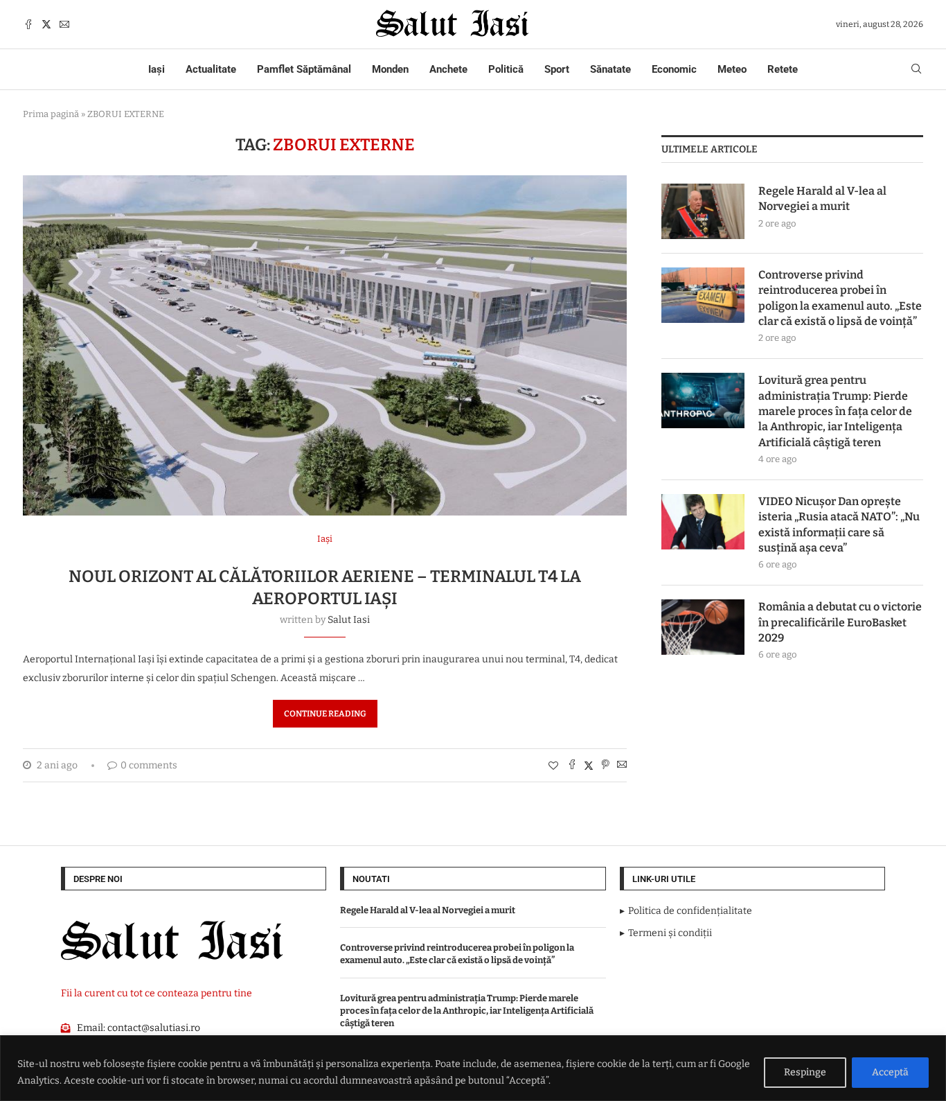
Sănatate (610, 69)
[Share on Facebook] (572, 765)
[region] (473, 1068)
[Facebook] (28, 24)
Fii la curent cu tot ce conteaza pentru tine (156, 993)
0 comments (149, 765)
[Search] (916, 70)
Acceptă (890, 1072)
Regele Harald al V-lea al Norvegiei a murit (822, 198)
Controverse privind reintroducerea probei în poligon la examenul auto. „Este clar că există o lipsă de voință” (840, 298)
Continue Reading (325, 714)
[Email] (64, 24)
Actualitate (211, 69)
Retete (782, 69)
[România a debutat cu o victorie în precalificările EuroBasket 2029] (702, 627)
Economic (674, 69)
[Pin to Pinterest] (605, 765)
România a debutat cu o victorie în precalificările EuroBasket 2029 (840, 622)
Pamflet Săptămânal (304, 69)
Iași (156, 69)
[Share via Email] (622, 765)
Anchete (448, 69)
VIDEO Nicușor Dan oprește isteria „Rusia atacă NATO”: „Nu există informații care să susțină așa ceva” (839, 524)
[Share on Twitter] (589, 765)
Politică (506, 69)
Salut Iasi (349, 620)
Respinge (805, 1072)
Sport (556, 69)
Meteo (732, 69)
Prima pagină (51, 114)
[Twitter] (46, 24)
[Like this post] (553, 766)
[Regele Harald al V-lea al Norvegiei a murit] (702, 211)
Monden (390, 69)
